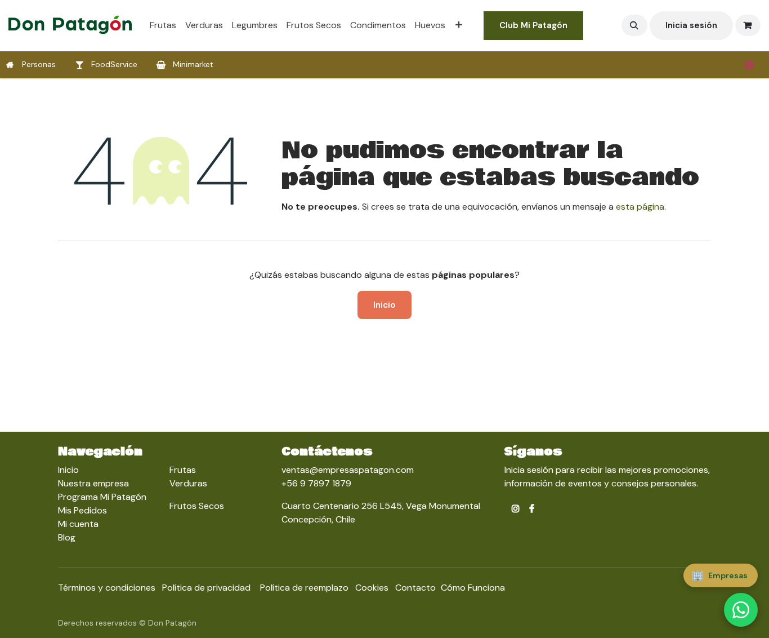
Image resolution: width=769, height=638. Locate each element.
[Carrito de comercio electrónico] (748, 25)
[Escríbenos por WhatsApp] (741, 610)
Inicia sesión (691, 25)
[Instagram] (749, 65)
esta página (640, 206)
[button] (634, 25)
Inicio (384, 305)
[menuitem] (163, 25)
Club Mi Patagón (533, 25)
